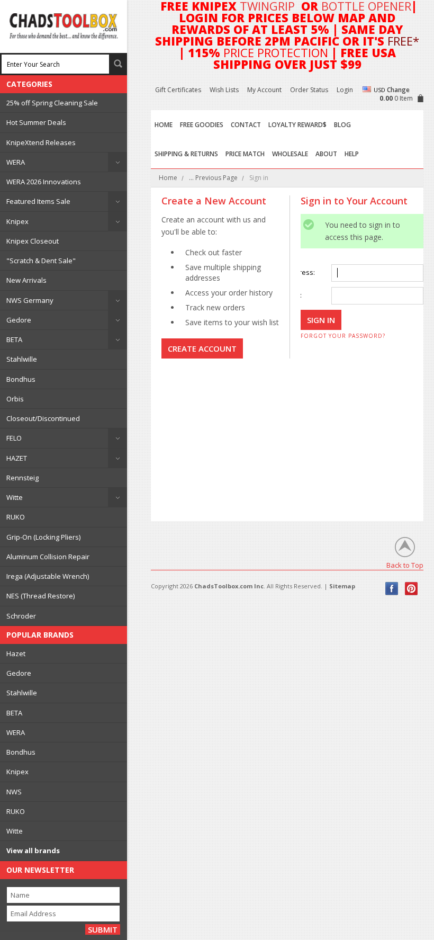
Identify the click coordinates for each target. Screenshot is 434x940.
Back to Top (404, 564)
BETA (14, 339)
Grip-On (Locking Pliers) (43, 537)
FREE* (403, 41)
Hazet (15, 653)
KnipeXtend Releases (41, 142)
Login (345, 90)
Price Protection (275, 52)
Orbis (15, 399)
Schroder (21, 616)
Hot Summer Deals (36, 122)
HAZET (16, 458)
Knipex (17, 221)
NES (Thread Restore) (40, 596)
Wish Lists (224, 90)
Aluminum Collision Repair (47, 556)
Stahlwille (21, 359)
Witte (14, 497)
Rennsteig (22, 477)
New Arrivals (26, 280)
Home (168, 177)
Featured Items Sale (38, 201)
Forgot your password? (343, 335)
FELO (14, 438)
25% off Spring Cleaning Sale (52, 103)
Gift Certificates (178, 90)
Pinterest (411, 588)
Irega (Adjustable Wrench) (47, 576)
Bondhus (20, 379)
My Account (264, 90)
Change (398, 90)
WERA (15, 162)
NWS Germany (29, 300)
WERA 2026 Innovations (43, 181)
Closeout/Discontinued (43, 418)
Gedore (18, 320)
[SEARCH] (118, 63)
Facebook (392, 588)
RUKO (15, 517)
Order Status (309, 90)
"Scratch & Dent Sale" (41, 260)
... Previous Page (213, 177)
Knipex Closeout (32, 241)
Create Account (202, 348)
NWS (14, 791)
